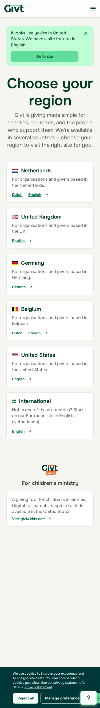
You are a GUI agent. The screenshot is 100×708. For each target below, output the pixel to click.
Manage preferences (63, 698)
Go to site (44, 56)
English (34, 195)
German (19, 287)
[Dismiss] (86, 33)
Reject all (25, 698)
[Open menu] (93, 8)
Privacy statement (38, 687)
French (34, 333)
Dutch (17, 195)
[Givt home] (14, 8)
